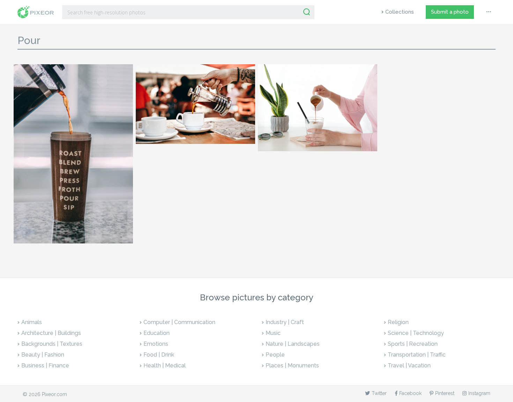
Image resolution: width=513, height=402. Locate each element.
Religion (398, 322)
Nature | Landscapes (293, 344)
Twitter (379, 393)
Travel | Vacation (409, 365)
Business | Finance (45, 365)
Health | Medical (164, 365)
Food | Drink (158, 354)
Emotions (155, 344)
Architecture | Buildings (51, 333)
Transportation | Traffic (417, 354)
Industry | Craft (285, 322)
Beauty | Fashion (42, 354)
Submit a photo (450, 12)
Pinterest (444, 393)
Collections (399, 12)
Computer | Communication (179, 322)
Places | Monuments (292, 365)
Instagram (479, 393)
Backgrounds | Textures (51, 344)
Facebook (410, 393)
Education (156, 333)
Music (273, 333)
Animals (31, 322)
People (275, 354)
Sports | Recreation (413, 344)
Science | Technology (416, 333)
